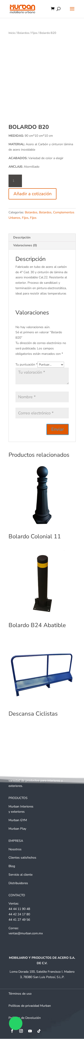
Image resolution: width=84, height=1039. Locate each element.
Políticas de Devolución (25, 1018)
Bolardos (23, 33)
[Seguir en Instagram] (21, 1031)
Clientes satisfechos (22, 857)
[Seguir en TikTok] (39, 1031)
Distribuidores (18, 883)
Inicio (12, 33)
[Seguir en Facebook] (12, 1031)
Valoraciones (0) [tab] (25, 245)
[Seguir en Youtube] (30, 1031)
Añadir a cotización (32, 194)
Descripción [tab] (21, 237)
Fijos (34, 33)
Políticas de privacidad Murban (30, 1006)
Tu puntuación (26, 364)
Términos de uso (20, 993)
